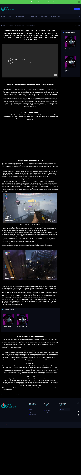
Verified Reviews (33, 16)
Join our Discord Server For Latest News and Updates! (40, 1)
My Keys (46, 412)
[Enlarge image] (30, 135)
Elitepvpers (32, 416)
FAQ (11, 16)
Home (31, 407)
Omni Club (44, 16)
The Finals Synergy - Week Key (22, 326)
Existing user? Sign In (68, 8)
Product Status (21, 16)
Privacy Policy (71, 424)
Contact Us (78, 424)
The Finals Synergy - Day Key (8, 326)
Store (3, 16)
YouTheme (9, 424)
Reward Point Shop (57, 16)
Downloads (47, 410)
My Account (47, 408)
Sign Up (77, 8)
